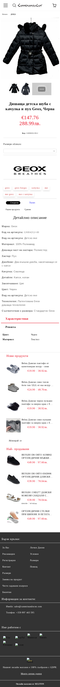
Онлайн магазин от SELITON (30, 684)
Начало (5, 14)
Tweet (32, 203)
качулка (36, 188)
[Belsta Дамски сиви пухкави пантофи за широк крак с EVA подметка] (13, 425)
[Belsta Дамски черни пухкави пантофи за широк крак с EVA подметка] (13, 406)
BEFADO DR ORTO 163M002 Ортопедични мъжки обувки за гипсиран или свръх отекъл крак (38, 457)
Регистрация (8, 560)
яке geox (9, 194)
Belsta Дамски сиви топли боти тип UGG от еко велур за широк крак (37, 384)
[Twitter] (12, 619)
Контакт (6, 567)
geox (7, 188)
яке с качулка (25, 194)
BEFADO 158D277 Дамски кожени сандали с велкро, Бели (37, 494)
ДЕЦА (13, 14)
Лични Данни (37, 547)
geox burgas (21, 188)
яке (46, 188)
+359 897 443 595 (25, 612)
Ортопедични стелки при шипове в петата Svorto (36, 513)
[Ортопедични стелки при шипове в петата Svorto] (13, 517)
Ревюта (10, 327)
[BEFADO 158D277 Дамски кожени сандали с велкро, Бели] (13, 498)
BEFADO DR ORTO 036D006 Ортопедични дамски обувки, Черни (37, 475)
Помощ (34, 567)
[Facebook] (5, 619)
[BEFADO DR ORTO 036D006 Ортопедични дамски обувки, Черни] (13, 479)
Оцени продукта (13, 209)
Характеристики (16, 318)
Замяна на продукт (12, 579)
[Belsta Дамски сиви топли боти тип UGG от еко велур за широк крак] (13, 388)
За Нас (5, 547)
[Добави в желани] (54, 160)
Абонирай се (15, 440)
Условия (34, 554)
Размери (34, 560)
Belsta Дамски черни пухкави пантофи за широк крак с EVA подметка (37, 403)
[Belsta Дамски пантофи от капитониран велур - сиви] (13, 369)
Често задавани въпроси (15, 586)
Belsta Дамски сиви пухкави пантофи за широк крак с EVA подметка (37, 421)
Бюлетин (7, 592)
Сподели (14, 203)
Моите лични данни (31, 674)
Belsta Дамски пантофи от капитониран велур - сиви (35, 365)
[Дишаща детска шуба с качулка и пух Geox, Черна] (30, 78)
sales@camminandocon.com (28, 606)
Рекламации (8, 554)
